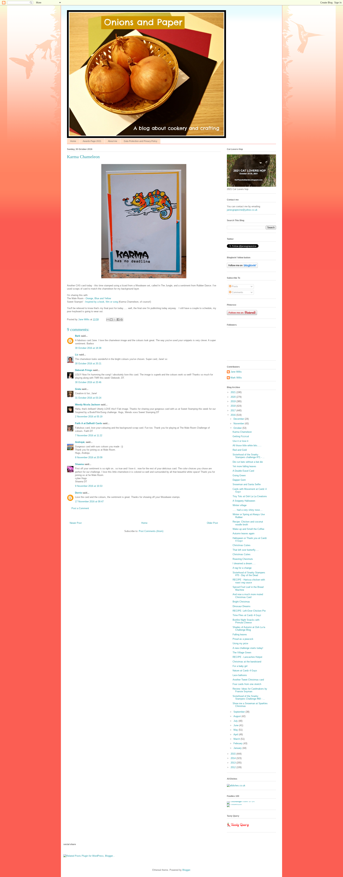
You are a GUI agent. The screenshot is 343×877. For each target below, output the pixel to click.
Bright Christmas (241, 601)
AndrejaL (80, 442)
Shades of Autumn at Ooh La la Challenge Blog (249, 628)
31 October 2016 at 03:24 (88, 397)
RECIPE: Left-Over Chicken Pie (249, 610)
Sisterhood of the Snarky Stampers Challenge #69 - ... (249, 697)
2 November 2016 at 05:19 (88, 416)
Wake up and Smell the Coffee (248, 529)
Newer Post (76, 523)
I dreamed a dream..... (244, 563)
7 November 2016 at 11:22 (88, 435)
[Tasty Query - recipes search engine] (238, 827)
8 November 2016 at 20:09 (88, 457)
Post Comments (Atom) (151, 531)
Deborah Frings (83, 370)
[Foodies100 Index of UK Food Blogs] (241, 801)
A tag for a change (242, 568)
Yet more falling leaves (244, 466)
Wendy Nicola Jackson (87, 404)
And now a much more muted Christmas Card (248, 596)
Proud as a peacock (243, 639)
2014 (233, 758)
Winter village (240, 505)
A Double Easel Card (243, 470)
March (237, 739)
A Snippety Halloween (244, 500)
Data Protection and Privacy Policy (140, 141)
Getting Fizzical (241, 436)
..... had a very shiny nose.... (248, 510)
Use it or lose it (240, 441)
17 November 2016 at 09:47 (89, 501)
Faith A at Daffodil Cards (88, 423)
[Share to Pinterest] (121, 319)
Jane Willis (236, 371)
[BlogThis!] (111, 319)
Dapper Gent (239, 480)
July (235, 721)
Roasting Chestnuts (243, 559)
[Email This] (108, 319)
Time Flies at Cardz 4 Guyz (247, 615)
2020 (233, 397)
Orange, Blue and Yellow (98, 298)
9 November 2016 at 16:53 (88, 486)
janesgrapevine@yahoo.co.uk (242, 209)
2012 (233, 767)
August (237, 716)
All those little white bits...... (247, 445)
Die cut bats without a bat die (248, 462)
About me (112, 141)
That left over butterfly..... (246, 550)
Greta (78, 389)
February (238, 743)
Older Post (212, 523)
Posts (234, 286)
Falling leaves (240, 634)
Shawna (79, 464)
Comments (237, 292)
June (236, 725)
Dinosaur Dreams (241, 606)
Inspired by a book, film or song (101, 301)
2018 (233, 405)
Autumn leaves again (243, 533)
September (239, 711)
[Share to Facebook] (118, 319)
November (239, 423)
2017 (233, 410)
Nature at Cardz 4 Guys (245, 670)
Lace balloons (240, 675)
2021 (233, 392)
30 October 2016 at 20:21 (88, 363)
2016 (233, 415)
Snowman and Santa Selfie (247, 484)
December (239, 419)
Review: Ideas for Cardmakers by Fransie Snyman (250, 690)
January (237, 748)
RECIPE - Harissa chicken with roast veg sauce (249, 581)
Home (73, 141)
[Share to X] (114, 319)
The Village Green (242, 652)
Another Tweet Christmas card (248, 679)
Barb (77, 336)
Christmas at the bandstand (247, 661)
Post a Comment (80, 508)
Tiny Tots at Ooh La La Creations (250, 496)
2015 (233, 753)
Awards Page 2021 (92, 141)
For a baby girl (240, 666)
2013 (233, 762)
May (236, 729)
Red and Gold (240, 450)
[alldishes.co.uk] (236, 785)
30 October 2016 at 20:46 (88, 382)
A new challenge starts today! (248, 648)
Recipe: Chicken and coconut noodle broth (248, 523)
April (236, 734)
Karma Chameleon (242, 432)
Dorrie (78, 492)
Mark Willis (236, 377)
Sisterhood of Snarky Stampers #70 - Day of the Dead (249, 574)
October (237, 428)
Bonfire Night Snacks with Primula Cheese (246, 621)
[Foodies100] (234, 804)
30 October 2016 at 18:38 (88, 348)
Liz (76, 354)
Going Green (239, 475)
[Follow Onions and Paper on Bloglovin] (242, 267)
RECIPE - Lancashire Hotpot (247, 657)
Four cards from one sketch (247, 684)
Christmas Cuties (241, 545)
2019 (233, 401)
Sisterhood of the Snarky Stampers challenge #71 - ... (249, 456)
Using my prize (240, 643)
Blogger (186, 870)
